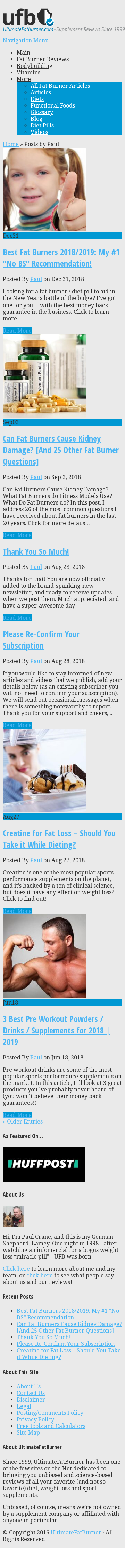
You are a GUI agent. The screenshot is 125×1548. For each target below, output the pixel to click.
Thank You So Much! (36, 551)
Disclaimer (31, 1399)
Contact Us (31, 1393)
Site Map (28, 1432)
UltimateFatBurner (76, 1532)
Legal (24, 1406)
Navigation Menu (26, 40)
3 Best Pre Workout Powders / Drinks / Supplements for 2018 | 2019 (56, 1030)
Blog (36, 119)
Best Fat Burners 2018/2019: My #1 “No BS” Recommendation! (61, 257)
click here (39, 1275)
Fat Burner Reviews (43, 59)
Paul (36, 279)
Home (11, 144)
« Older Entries (23, 1121)
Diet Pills (42, 125)
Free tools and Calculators (51, 1426)
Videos (39, 132)
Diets (37, 99)
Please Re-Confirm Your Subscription (41, 639)
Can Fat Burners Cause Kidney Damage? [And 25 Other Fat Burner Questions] (61, 449)
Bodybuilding (34, 66)
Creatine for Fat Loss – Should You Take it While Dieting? (59, 838)
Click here (16, 1268)
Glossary (42, 112)
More (24, 79)
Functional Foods (53, 105)
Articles (41, 92)
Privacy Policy (35, 1419)
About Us (29, 1386)
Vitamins (28, 72)
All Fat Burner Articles (60, 85)
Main (23, 52)
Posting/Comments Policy (50, 1413)
